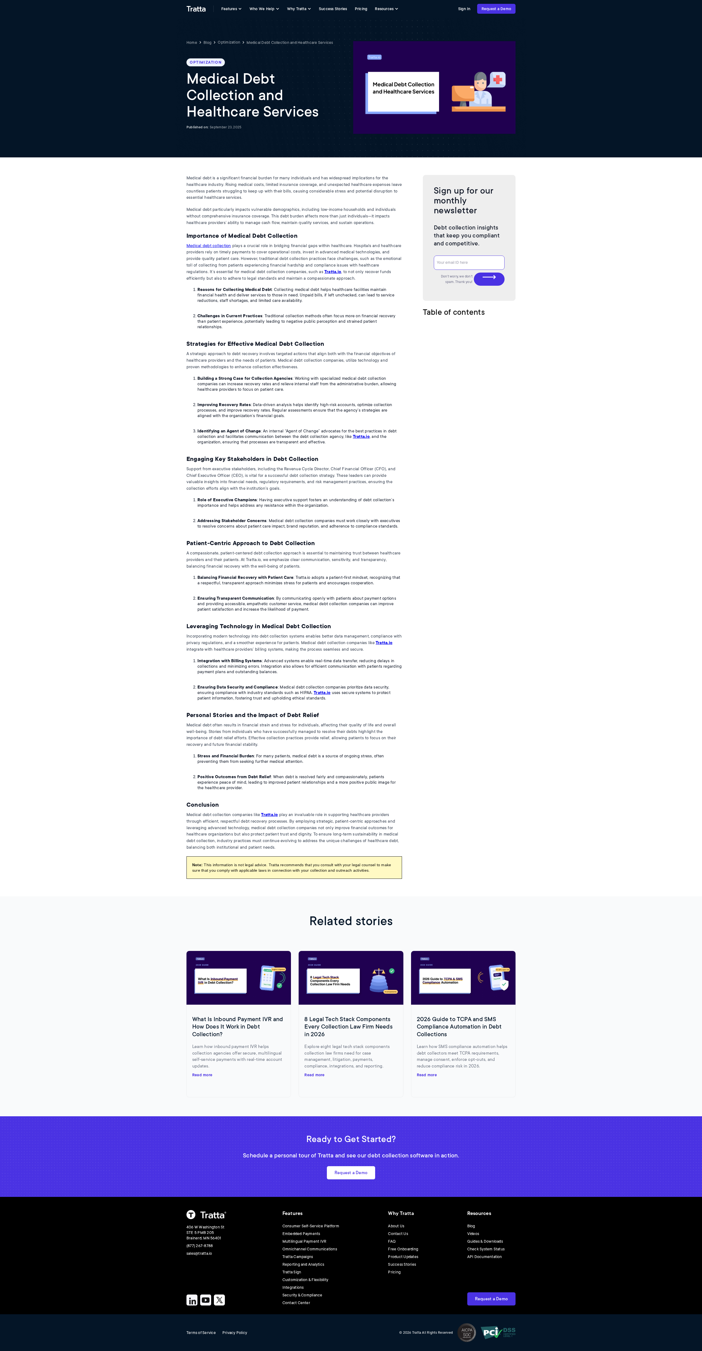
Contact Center (296, 1303)
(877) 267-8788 (199, 1246)
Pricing (361, 9)
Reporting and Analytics (303, 1264)
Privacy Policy (234, 1332)
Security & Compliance (302, 1295)
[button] (231, 9)
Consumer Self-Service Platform (310, 1226)
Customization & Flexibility (305, 1280)
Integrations (293, 1287)
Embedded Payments (301, 1233)
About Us (396, 1226)
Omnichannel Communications (309, 1249)
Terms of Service (201, 1332)
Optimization (229, 42)
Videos (473, 1233)
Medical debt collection (208, 245)
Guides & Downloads (485, 1241)
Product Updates (403, 1256)
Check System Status (486, 1249)
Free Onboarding (403, 1249)
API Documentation (484, 1256)
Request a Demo (496, 9)
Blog (207, 42)
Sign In (464, 9)
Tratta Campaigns (297, 1256)
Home (191, 42)
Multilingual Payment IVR (304, 1241)
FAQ (392, 1241)
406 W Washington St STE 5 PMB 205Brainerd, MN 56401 (205, 1232)
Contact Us (398, 1233)
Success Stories (333, 9)
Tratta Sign (291, 1272)
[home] (196, 9)
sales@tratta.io (199, 1253)
